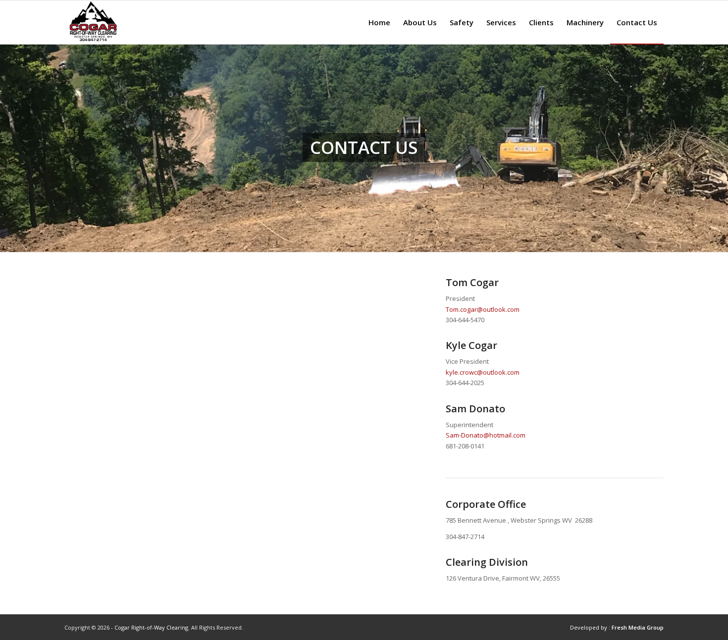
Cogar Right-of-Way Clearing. (152, 627)
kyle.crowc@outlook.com (483, 372)
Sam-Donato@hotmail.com (485, 435)
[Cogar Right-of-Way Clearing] (92, 22)
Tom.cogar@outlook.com (483, 309)
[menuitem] (379, 22)
